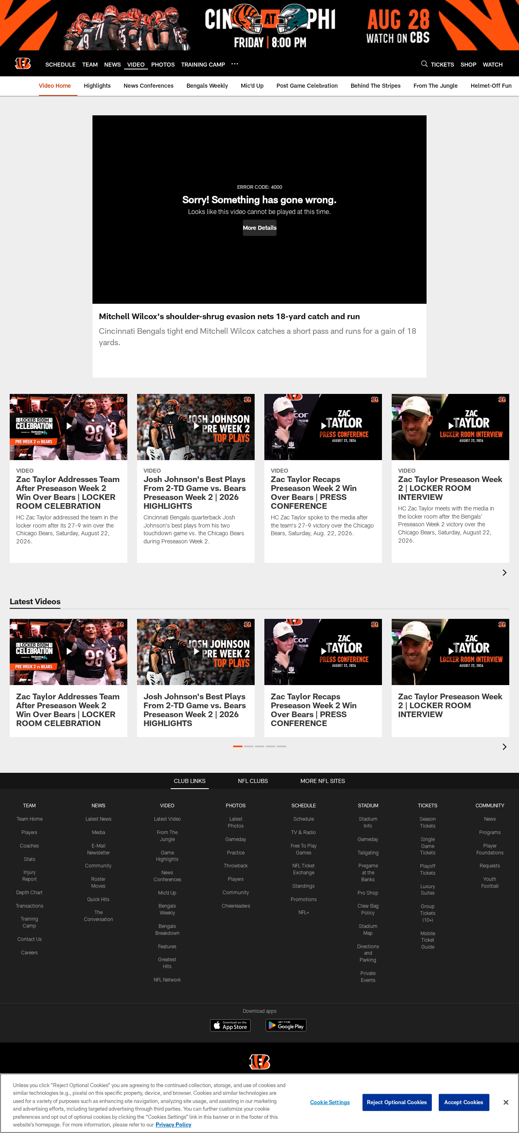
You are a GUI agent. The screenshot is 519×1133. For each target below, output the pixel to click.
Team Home (30, 819)
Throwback (236, 865)
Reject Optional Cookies (397, 1102)
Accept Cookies (464, 1102)
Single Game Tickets (427, 846)
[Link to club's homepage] (22, 63)
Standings (303, 886)
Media (98, 832)
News (490, 819)
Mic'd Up (167, 892)
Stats (29, 859)
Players (29, 832)
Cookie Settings (330, 1102)
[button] (260, 228)
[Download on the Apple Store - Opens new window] (230, 1026)
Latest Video (167, 819)
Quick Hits (98, 899)
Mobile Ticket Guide (427, 940)
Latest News (99, 819)
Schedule (304, 819)
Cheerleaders (236, 905)
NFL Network (167, 979)
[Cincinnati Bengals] (259, 1063)
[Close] (506, 1102)
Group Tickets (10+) (427, 913)
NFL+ (303, 912)
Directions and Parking (368, 953)
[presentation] (506, 573)
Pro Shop (368, 892)
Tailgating (368, 852)
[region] (259, 1103)
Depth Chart (29, 892)
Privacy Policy (173, 1124)
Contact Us (29, 939)
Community (98, 865)
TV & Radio (303, 832)
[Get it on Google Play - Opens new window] (286, 1029)
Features (167, 946)
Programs (490, 832)
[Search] (424, 63)
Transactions (29, 905)
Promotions (304, 899)
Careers (29, 952)
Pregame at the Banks (368, 872)
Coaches (29, 845)
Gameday (235, 839)
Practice (235, 852)
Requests (490, 865)
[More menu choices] (235, 64)
